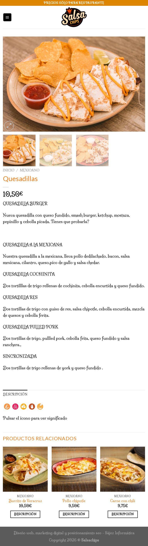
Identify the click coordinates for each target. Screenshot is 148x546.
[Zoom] (9, 126)
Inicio (8, 170)
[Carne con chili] (122, 469)
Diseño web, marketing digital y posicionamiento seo (57, 533)
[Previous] (10, 84)
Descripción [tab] (15, 394)
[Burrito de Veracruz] (25, 469)
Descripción (25, 514)
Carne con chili (122, 501)
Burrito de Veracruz (25, 501)
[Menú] (7, 17)
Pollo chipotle (73, 501)
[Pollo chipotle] (73, 469)
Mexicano (30, 170)
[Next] (137, 84)
